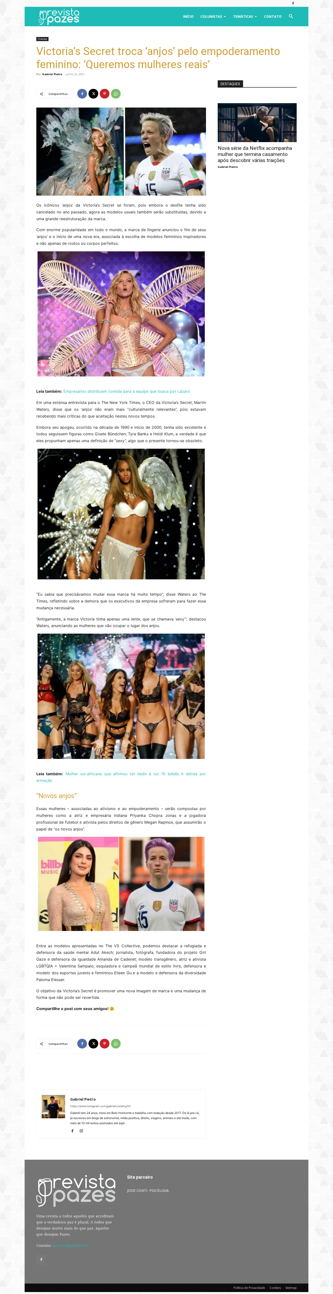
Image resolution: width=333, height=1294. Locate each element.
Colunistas (211, 16)
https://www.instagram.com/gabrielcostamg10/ (100, 1106)
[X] (93, 94)
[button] (291, 17)
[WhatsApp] (116, 94)
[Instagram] (83, 1131)
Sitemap (291, 1288)
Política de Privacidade (249, 1288)
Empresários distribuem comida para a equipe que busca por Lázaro (126, 391)
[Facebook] (293, 3)
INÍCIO (188, 16)
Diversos (42, 39)
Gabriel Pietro (52, 74)
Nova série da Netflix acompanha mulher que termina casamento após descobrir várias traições (255, 154)
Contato (273, 16)
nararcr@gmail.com (70, 1245)
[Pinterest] (104, 94)
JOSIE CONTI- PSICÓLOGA (148, 1190)
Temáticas (243, 16)
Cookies (275, 1288)
